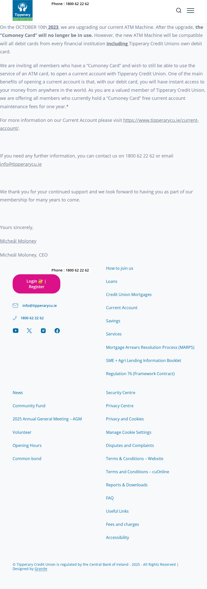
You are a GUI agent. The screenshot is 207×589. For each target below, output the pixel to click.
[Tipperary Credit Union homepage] (23, 10)
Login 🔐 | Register (36, 283)
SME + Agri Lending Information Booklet (143, 360)
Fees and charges (122, 524)
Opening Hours (27, 445)
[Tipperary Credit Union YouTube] (16, 330)
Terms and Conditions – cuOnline (137, 471)
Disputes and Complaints (130, 445)
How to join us (119, 268)
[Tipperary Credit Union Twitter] (29, 330)
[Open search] (179, 10)
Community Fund (29, 406)
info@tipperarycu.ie (21, 164)
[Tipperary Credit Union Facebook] (57, 330)
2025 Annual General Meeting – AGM (47, 419)
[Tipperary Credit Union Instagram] (43, 330)
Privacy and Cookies (125, 419)
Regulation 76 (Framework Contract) (140, 373)
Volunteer (22, 432)
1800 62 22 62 (77, 3)
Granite (41, 568)
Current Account (122, 307)
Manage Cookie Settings (128, 432)
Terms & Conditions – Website (134, 458)
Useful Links (117, 511)
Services (114, 334)
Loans (111, 281)
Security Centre (120, 392)
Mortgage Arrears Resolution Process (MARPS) (150, 347)
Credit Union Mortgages (129, 294)
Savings (113, 321)
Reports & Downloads (127, 485)
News (18, 392)
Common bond (27, 458)
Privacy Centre (120, 406)
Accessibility (117, 537)
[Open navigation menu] (190, 10)
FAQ (110, 498)
